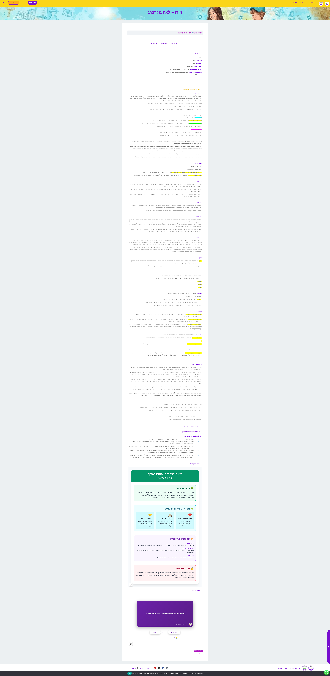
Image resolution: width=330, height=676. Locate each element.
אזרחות (295, 2)
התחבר (13, 3)
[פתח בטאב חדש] (131, 585)
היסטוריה (312, 2)
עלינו (148, 668)
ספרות (303, 2)
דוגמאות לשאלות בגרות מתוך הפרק (191, 432)
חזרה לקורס (200, 653)
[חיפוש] (3, 2)
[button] (165, 54)
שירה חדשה (197, 33)
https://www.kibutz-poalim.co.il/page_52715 (188, 78)
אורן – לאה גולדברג (184, 33)
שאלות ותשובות (196, 591)
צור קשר (141, 668)
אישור (129, 673)
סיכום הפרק (197, 53)
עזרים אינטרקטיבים (195, 464)
